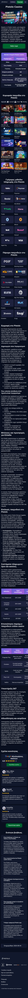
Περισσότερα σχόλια (14, 825)
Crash (18, 101)
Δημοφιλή (3, 101)
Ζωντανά (11, 101)
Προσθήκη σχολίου (14, 764)
